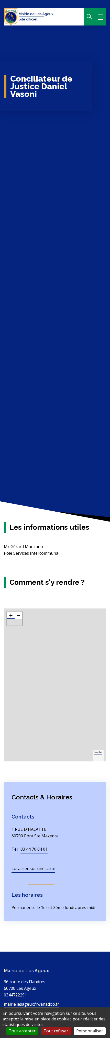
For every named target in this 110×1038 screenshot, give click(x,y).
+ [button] (11, 615)
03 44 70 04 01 (34, 849)
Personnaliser (89, 1031)
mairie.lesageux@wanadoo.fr (31, 1004)
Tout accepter (22, 1031)
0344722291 (15, 995)
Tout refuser (55, 1031)
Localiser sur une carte (33, 868)
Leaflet (98, 752)
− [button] (18, 615)
